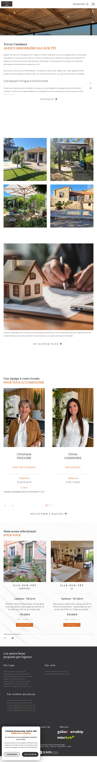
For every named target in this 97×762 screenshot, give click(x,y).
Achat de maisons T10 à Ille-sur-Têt (20, 703)
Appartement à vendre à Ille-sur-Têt (17, 674)
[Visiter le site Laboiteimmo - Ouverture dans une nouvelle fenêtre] (48, 750)
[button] (12, 638)
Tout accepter (30, 754)
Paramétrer (12, 754)
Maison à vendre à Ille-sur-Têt (14, 671)
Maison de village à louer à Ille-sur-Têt (17, 686)
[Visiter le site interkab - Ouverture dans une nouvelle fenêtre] (65, 737)
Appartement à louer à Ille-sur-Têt (16, 684)
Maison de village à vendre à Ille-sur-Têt (18, 676)
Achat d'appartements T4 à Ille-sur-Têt (21, 705)
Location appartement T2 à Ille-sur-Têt (21, 708)
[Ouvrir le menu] (93, 4)
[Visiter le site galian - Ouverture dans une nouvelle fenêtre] (70, 732)
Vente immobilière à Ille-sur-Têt (56, 671)
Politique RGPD (61, 746)
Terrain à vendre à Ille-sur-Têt (14, 679)
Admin (47, 746)
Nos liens (53, 746)
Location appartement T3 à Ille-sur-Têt (21, 710)
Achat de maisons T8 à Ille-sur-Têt (19, 700)
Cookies (69, 746)
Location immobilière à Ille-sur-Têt (57, 674)
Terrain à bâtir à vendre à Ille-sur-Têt (17, 681)
